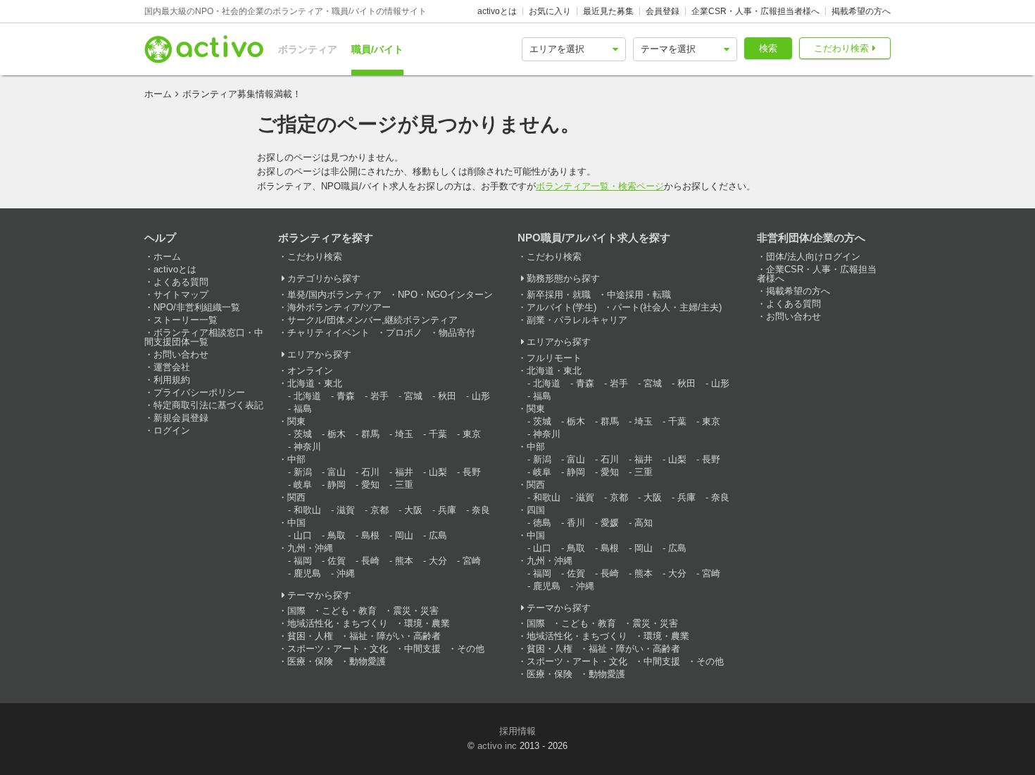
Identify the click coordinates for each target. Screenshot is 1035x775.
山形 (481, 396)
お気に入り (550, 11)
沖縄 (346, 573)
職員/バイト (377, 49)
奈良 (481, 510)
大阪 (413, 510)
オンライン (310, 370)
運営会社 (171, 367)
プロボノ (404, 332)
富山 (336, 472)
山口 (303, 535)
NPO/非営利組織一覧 (196, 307)
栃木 (336, 434)
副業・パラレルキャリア (577, 320)
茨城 (303, 434)
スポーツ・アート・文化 (337, 648)
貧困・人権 (310, 636)
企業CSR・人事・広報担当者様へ (755, 11)
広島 (438, 535)
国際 (296, 610)
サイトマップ (180, 294)
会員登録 (662, 11)
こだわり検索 (841, 48)
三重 (404, 484)
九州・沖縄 (310, 548)
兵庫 (447, 510)
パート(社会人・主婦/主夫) (667, 307)
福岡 (303, 560)
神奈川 (307, 446)
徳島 (542, 522)
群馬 (370, 434)
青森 (346, 396)
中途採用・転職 (639, 294)
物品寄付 (457, 332)
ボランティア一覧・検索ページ (600, 186)
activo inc (497, 746)
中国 (296, 522)
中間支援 (422, 648)
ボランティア (307, 49)
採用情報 (517, 731)
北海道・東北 (314, 383)
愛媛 (610, 522)
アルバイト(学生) (561, 307)
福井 (404, 472)
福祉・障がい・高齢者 (395, 636)
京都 (379, 510)
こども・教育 (349, 610)
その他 (470, 648)
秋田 (447, 396)
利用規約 (171, 379)
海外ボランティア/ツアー (339, 307)
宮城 (413, 396)
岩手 (379, 396)
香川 (576, 522)
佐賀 (336, 560)
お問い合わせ (180, 354)
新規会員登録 (180, 417)
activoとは (497, 11)
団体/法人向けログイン (813, 256)
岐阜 (303, 484)
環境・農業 (427, 623)
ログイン (171, 430)
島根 (370, 535)
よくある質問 (180, 282)
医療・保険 (310, 661)
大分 (438, 560)
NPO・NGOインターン (445, 294)
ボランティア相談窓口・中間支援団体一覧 (203, 337)
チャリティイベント (328, 332)
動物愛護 (367, 661)
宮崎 (472, 560)
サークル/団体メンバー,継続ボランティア (372, 320)
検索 (768, 48)
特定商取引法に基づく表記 (208, 405)
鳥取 (336, 535)
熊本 (404, 560)
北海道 (307, 396)
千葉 (438, 434)
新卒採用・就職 (559, 294)
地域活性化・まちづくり (337, 623)
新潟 (303, 472)
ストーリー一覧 (185, 320)
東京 (472, 434)
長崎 (370, 560)
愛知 (370, 484)
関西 (296, 497)
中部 (296, 459)
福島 (303, 408)
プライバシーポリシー (199, 392)
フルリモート (554, 358)
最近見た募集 (608, 11)
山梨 (438, 472)
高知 (643, 522)
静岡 (336, 484)
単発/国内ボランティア (334, 294)
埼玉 (404, 434)
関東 (296, 421)
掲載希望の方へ (861, 11)
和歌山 (307, 510)
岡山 (404, 535)
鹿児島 (307, 573)
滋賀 (346, 510)
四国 (536, 510)
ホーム (158, 94)
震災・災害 (416, 610)
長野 (472, 472)
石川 (370, 472)
